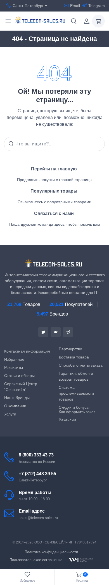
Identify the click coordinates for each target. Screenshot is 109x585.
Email (75, 5)
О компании (15, 406)
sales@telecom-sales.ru (38, 518)
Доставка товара (74, 357)
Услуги (10, 414)
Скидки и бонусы (74, 407)
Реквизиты (13, 367)
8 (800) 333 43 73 (36, 455)
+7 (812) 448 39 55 (37, 473)
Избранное (14, 359)
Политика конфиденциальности (51, 552)
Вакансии (67, 420)
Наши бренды (17, 398)
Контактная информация (27, 351)
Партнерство (70, 349)
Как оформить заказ (77, 412)
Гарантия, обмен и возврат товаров (76, 376)
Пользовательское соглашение (36, 560)
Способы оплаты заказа (81, 365)
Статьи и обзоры (19, 375)
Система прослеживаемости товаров (76, 393)
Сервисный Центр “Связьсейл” (20, 386)
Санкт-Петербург (28, 5)
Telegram (96, 5)
